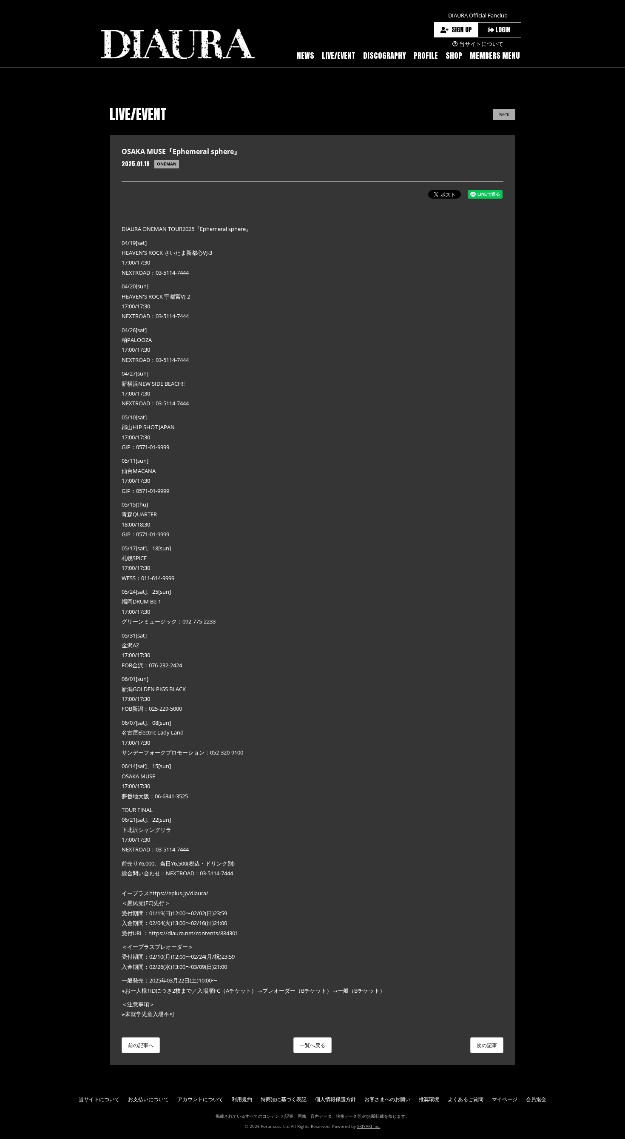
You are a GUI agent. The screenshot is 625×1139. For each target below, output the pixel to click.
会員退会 (536, 1099)
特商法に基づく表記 (284, 1099)
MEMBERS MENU (495, 55)
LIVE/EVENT (338, 55)
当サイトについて (99, 1099)
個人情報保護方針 (335, 1099)
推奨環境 (429, 1099)
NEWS (305, 55)
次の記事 (487, 1045)
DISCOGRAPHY (384, 55)
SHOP (454, 55)
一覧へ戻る (312, 1045)
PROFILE (426, 55)
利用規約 (242, 1099)
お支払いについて (148, 1099)
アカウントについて (200, 1099)
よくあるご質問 (465, 1099)
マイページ (504, 1099)
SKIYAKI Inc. (369, 1126)
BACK (504, 114)
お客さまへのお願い (387, 1099)
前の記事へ (140, 1045)
